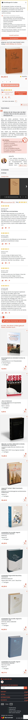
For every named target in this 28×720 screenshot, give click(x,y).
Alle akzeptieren (14, 38)
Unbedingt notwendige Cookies (11, 15)
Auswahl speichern (14, 35)
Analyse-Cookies (7, 23)
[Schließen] (26, 2)
